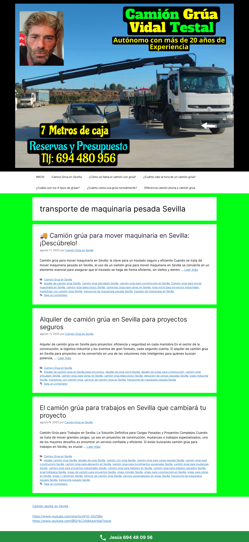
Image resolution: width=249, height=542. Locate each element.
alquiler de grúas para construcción (162, 371)
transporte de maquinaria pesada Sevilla (108, 291)
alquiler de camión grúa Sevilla (62, 283)
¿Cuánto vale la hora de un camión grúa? (169, 177)
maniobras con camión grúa (66, 379)
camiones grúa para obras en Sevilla (128, 287)
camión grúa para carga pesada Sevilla (160, 460)
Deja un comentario (55, 295)
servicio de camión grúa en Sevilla (105, 379)
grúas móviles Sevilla (130, 472)
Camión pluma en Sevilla (50, 506)
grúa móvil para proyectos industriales (175, 287)
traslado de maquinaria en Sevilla (154, 291)
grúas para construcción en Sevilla (165, 472)
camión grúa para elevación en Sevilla (88, 464)
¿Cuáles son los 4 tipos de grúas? (58, 188)
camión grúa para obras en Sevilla (82, 375)
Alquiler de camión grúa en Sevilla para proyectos (74, 371)
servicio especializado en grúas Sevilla (146, 475)
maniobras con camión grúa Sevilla (61, 291)
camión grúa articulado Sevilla (100, 283)
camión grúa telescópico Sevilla (86, 287)
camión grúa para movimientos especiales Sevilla (142, 464)
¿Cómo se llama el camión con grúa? (112, 177)
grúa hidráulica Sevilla (53, 472)
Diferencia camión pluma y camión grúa (169, 188)
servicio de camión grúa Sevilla (103, 475)
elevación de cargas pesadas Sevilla (166, 375)
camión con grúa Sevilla (121, 460)
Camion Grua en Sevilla (67, 177)
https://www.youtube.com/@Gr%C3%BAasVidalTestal (71, 521)
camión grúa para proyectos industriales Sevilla (77, 468)
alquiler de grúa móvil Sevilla (123, 371)
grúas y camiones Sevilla (67, 475)
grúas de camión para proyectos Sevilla (91, 472)
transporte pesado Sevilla (74, 479)
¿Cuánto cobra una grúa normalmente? (112, 188)
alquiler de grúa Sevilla (91, 460)
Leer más (191, 270)
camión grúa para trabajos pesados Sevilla (179, 468)
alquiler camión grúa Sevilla (60, 460)
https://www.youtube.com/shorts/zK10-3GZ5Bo (67, 516)
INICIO (40, 177)
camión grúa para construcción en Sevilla (145, 283)
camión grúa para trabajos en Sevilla (130, 468)
